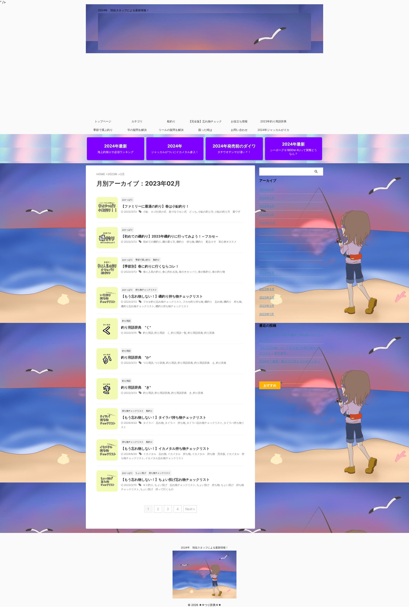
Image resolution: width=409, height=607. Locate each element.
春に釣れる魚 (170, 271)
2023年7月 (266, 264)
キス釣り (148, 485)
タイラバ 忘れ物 (153, 422)
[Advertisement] (204, 85)
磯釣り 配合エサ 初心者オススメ (216, 241)
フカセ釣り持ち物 (193, 301)
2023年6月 (266, 272)
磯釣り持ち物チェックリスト (172, 306)
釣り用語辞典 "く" (136, 327)
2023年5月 (266, 281)
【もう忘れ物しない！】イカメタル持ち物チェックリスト (165, 448)
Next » (190, 509)
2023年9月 (266, 247)
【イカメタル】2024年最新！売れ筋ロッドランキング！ (291, 337)
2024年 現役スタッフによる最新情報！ (204, 547)
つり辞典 (160, 362)
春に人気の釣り (152, 271)
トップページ (103, 121)
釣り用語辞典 (195, 332)
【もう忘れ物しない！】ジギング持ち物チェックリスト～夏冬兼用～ (290, 350)
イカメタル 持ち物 (179, 453)
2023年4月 (266, 289)
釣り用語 (148, 332)
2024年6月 (266, 189)
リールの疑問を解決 (171, 130)
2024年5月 (266, 198)
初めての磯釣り (152, 241)
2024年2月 (266, 214)
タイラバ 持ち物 (175, 422)
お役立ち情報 (239, 121)
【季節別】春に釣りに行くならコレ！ (150, 266)
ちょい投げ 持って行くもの (156, 489)
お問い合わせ (239, 130)
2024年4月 (266, 206)
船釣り (171, 121)
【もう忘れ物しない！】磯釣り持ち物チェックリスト (162, 296)
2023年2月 (266, 306)
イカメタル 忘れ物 (154, 453)
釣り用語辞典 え (204, 362)
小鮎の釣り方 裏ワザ (227, 211)
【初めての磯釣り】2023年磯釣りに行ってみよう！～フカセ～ (170, 236)
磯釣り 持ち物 (185, 241)
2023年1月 (266, 314)
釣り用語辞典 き (181, 392)
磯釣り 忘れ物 (213, 301)
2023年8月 (266, 256)
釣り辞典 (209, 332)
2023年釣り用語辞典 (273, 121)
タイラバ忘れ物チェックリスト (204, 422)
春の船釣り (204, 271)
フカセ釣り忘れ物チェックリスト (162, 301)
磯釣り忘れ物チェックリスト (137, 306)
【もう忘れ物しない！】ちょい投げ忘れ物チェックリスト (165, 479)
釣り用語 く (162, 332)
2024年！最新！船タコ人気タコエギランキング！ (289, 363)
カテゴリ (137, 121)
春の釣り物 (218, 271)
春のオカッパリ (188, 271)
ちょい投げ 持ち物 (208, 485)
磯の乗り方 (168, 241)
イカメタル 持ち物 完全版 (208, 453)
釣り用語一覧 (178, 332)
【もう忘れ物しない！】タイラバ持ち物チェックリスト (163, 417)
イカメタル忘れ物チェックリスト (164, 458)
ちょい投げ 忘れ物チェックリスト (174, 485)
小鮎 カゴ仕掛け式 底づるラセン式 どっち (170, 211)
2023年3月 (266, 297)
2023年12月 (267, 223)
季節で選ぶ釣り (103, 130)
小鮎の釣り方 (205, 211)
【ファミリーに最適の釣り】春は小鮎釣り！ (155, 206)
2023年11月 (267, 231)
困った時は (205, 130)
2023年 (112, 174)
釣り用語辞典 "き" (136, 387)
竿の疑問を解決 (137, 130)
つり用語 (148, 362)
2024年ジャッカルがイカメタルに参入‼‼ (273, 131)
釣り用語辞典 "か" (136, 357)
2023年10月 (267, 239)
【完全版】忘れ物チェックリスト (205, 123)
